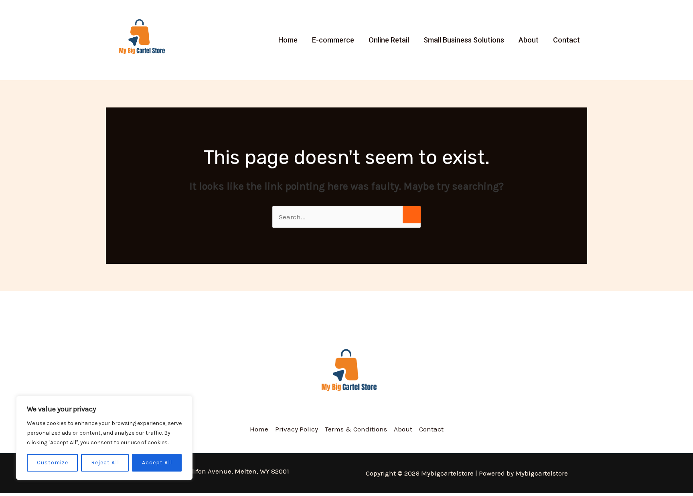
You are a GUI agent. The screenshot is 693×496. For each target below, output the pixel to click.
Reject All (105, 462)
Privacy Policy (296, 429)
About (529, 40)
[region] (104, 438)
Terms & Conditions (356, 429)
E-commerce (333, 40)
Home (288, 40)
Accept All (157, 462)
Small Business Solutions (464, 40)
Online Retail (389, 40)
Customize (52, 462)
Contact (566, 40)
